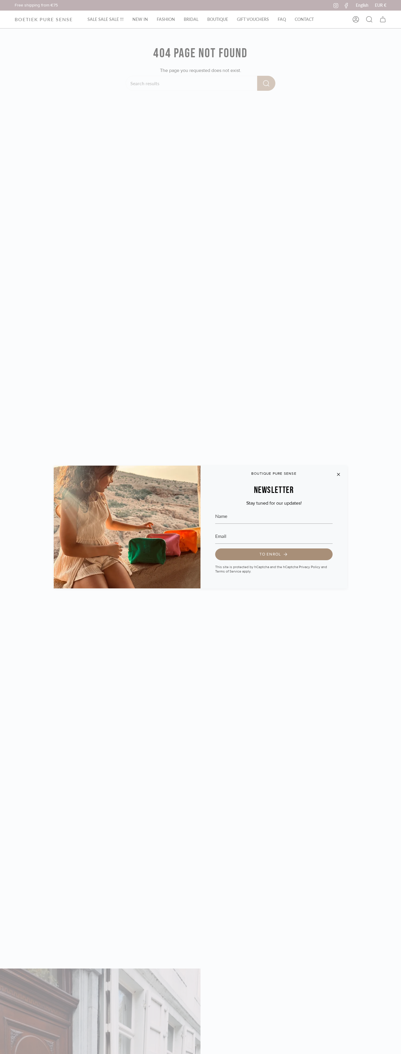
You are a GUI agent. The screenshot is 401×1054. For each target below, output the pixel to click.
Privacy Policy (309, 567)
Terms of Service (228, 571)
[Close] (338, 474)
